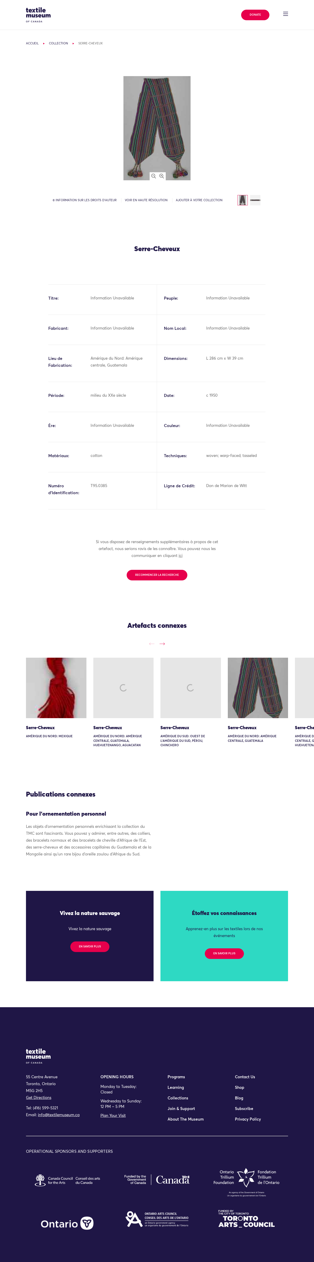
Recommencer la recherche (157, 575)
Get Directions (38, 1098)
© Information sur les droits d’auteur (85, 200)
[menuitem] (191, 1079)
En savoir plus (90, 946)
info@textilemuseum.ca (59, 1115)
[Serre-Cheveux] (56, 688)
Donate (255, 15)
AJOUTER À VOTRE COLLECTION (199, 200)
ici (181, 556)
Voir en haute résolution (146, 200)
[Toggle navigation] (285, 14)
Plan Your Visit (113, 1116)
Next (162, 643)
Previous (151, 643)
